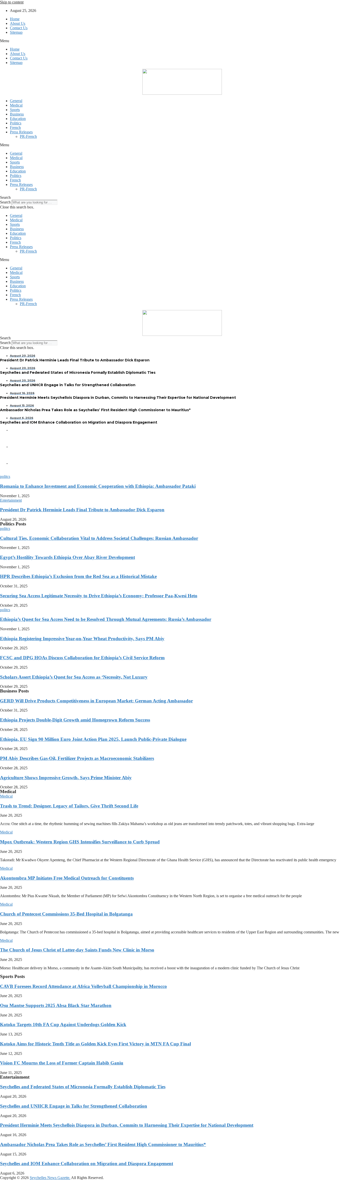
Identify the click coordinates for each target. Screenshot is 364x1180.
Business (17, 114)
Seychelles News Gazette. (50, 1178)
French (15, 127)
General (16, 101)
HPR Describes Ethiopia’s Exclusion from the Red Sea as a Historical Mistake (78, 576)
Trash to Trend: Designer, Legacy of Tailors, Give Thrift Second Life (69, 805)
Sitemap (16, 32)
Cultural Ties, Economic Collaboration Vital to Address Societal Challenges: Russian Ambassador (99, 538)
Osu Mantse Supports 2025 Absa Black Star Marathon (55, 1005)
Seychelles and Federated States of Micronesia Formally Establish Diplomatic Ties (82, 1086)
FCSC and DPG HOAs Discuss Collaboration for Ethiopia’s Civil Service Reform (82, 657)
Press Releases (21, 132)
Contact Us (18, 28)
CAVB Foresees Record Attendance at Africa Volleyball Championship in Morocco (83, 986)
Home (15, 19)
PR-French (28, 136)
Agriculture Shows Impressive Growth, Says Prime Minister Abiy (66, 777)
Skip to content (12, 2)
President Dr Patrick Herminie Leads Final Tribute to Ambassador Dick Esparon (82, 509)
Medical (16, 105)
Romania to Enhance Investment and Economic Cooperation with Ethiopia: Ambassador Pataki (98, 486)
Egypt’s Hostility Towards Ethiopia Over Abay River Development (67, 557)
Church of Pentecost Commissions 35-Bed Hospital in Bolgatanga (66, 914)
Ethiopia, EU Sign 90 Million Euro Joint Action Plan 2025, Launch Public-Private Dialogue (93, 739)
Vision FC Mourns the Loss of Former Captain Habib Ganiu (61, 1062)
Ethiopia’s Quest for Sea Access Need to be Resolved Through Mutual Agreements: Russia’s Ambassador (105, 619)
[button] (182, 41)
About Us (17, 23)
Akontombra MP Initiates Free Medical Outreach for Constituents (67, 878)
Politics (15, 123)
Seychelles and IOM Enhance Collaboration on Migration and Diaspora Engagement (86, 1163)
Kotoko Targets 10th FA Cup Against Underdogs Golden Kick (63, 1024)
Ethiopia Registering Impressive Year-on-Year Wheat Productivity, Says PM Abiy (82, 638)
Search (5, 202)
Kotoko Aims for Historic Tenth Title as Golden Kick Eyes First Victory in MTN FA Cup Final (95, 1043)
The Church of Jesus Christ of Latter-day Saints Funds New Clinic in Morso (77, 949)
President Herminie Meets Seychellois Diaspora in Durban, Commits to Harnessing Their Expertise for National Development (126, 1125)
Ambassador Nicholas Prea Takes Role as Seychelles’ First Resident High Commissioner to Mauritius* (103, 1144)
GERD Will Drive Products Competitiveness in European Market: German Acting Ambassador (96, 700)
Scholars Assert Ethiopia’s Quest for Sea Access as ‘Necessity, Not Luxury (74, 677)
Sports (15, 110)
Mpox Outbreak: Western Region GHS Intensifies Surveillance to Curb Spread (80, 841)
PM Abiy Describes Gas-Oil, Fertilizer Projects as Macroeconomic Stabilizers (77, 758)
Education (18, 118)
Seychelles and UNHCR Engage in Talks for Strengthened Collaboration (73, 1106)
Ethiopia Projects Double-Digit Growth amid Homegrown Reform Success (75, 719)
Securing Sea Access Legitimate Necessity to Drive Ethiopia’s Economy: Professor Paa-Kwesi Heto (98, 595)
